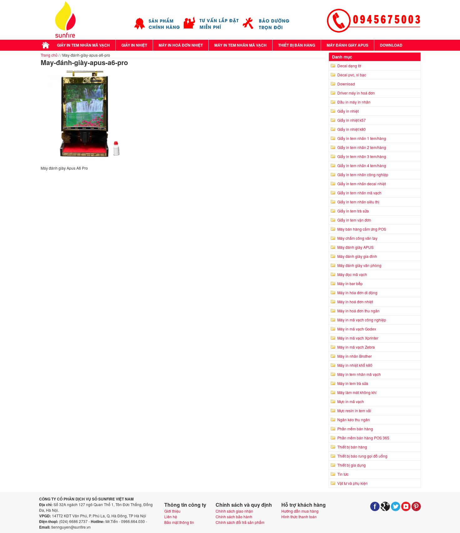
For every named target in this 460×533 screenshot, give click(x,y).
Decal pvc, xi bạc (351, 74)
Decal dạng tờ (349, 65)
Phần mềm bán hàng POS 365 (363, 437)
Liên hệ (170, 516)
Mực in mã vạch (350, 401)
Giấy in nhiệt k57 (351, 120)
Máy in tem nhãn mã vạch (240, 45)
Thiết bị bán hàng (296, 45)
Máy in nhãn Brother (354, 356)
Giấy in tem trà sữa (353, 210)
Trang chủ (49, 55)
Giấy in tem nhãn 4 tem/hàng (361, 165)
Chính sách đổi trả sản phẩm (240, 522)
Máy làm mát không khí (356, 392)
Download (391, 45)
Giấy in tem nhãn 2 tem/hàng (361, 147)
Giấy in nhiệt (134, 45)
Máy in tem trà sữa (352, 383)
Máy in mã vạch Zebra (356, 347)
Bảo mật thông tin (179, 522)
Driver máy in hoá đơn (356, 92)
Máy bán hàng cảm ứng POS (361, 229)
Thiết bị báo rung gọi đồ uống (362, 456)
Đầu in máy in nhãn (354, 102)
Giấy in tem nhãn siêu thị (358, 201)
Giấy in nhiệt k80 (351, 129)
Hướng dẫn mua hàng (300, 511)
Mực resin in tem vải (354, 410)
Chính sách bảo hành (234, 516)
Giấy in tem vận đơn (354, 220)
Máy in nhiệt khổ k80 (354, 365)
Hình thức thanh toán (299, 516)
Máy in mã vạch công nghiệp (361, 319)
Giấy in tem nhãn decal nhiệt (361, 183)
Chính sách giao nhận (234, 511)
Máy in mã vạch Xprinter (357, 338)
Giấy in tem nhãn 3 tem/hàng (361, 156)
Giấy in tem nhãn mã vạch (83, 45)
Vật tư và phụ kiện (352, 483)
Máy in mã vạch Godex (356, 328)
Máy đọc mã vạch (352, 274)
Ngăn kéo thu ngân (353, 419)
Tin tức (343, 474)
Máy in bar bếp (350, 283)
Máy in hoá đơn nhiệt (181, 45)
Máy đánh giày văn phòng (359, 265)
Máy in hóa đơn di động (357, 292)
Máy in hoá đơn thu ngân (358, 310)
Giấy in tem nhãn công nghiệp (362, 174)
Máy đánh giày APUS (347, 45)
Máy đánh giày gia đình (357, 256)
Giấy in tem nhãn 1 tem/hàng (361, 138)
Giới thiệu (172, 511)
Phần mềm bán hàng (355, 428)
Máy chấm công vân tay (357, 238)
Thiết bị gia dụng (351, 465)
